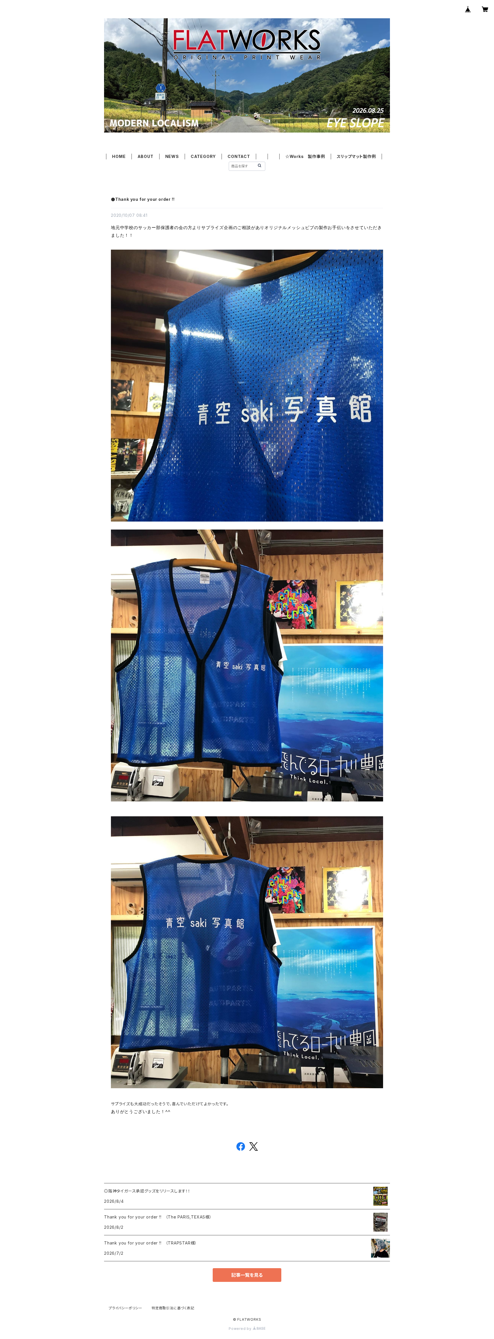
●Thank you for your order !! (142, 199)
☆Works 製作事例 (305, 156)
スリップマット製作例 (356, 156)
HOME (119, 156)
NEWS (172, 156)
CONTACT (239, 156)
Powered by (241, 1328)
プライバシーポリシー (125, 1308)
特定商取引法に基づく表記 (173, 1308)
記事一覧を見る (247, 1275)
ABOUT (146, 156)
